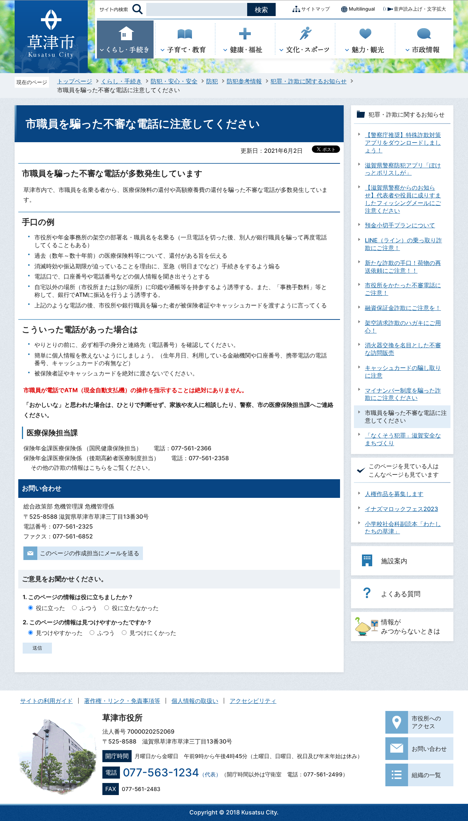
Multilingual (362, 9)
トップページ (74, 81)
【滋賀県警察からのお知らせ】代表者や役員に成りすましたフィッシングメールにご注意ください (403, 199)
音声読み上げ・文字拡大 (420, 9)
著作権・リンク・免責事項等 (122, 700)
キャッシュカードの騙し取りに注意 (403, 371)
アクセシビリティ (253, 700)
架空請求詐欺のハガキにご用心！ (403, 326)
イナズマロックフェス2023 (401, 508)
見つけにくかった (152, 632)
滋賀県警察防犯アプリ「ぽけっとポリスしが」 (403, 169)
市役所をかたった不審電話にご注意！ (403, 288)
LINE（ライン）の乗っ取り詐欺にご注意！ (403, 244)
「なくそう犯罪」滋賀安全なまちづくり (403, 439)
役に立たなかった (135, 608)
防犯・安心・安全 (174, 81)
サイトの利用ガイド (46, 700)
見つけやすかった (59, 632)
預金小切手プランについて (400, 225)
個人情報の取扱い (194, 700)
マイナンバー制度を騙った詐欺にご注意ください (403, 394)
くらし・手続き (121, 81)
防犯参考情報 (244, 81)
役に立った (50, 608)
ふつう (88, 608)
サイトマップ (315, 9)
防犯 (212, 81)
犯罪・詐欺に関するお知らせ (309, 81)
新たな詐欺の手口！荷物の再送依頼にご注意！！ (403, 266)
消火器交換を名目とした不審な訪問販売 (403, 348)
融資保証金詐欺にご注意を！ (403, 307)
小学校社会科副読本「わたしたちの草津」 (403, 527)
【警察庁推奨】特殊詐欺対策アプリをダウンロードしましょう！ (403, 142)
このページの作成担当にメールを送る (89, 553)
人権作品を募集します (394, 493)
